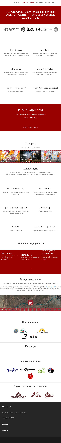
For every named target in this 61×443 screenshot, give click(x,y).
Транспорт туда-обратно (16, 207)
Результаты (39, 3)
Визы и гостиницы (16, 188)
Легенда (16, 226)
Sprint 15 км (16, 50)
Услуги (32, 3)
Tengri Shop (44, 207)
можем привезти (51, 287)
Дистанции (25, 3)
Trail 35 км (45, 50)
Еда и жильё (45, 188)
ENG (53, 3)
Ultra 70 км (16, 69)
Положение (17, 3)
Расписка (47, 3)
